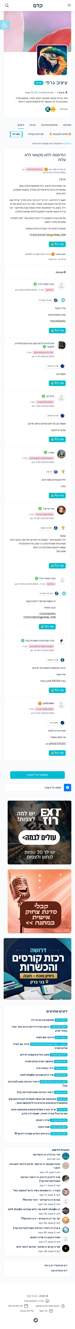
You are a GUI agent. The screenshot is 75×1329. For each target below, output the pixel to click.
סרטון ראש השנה (45, 1037)
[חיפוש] (7, 5)
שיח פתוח (62, 1099)
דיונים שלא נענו (59, 1270)
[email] (35, 1320)
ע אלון (57, 1228)
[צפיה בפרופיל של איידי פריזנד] (61, 510)
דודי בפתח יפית (44, 1068)
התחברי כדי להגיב (37, 775)
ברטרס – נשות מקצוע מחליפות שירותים (48, 1044)
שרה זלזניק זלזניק (50, 1177)
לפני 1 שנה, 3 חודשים (35, 254)
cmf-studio (49, 1209)
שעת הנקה (44, 1126)
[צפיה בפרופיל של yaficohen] (61, 705)
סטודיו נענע (53, 1237)
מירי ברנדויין (53, 1154)
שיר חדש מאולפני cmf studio (37, 1074)
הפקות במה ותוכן (58, 1027)
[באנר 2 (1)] (39, 901)
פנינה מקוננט (53, 1164)
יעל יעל (56, 1218)
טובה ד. (56, 1190)
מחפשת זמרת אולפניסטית (39, 1061)
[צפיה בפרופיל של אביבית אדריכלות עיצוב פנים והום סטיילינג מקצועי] (61, 345)
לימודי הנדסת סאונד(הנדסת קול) (35, 1092)
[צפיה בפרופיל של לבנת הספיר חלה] (61, 285)
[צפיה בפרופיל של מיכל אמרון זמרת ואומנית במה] (61, 642)
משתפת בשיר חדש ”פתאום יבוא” (30, 1190)
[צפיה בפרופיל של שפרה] (61, 454)
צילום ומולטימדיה (58, 1055)
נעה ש (57, 1199)
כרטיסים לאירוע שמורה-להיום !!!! (32, 1133)
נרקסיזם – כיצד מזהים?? (36, 1199)
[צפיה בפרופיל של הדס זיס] (61, 397)
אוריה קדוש (54, 1246)
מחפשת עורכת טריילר (42, 1020)
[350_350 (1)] (39, 832)
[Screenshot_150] (37, 968)
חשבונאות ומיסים (58, 1127)
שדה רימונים (42, 1120)
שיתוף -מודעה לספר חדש (30, 1246)
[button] (4, 25)
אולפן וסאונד (60, 1061)
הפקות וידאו (61, 1020)
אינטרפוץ (38, 1154)
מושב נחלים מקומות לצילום (34, 1054)
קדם (38, 5)
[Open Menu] (69, 5)
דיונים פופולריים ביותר (56, 1265)
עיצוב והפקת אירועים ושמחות (53, 1081)
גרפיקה (67, 143)
